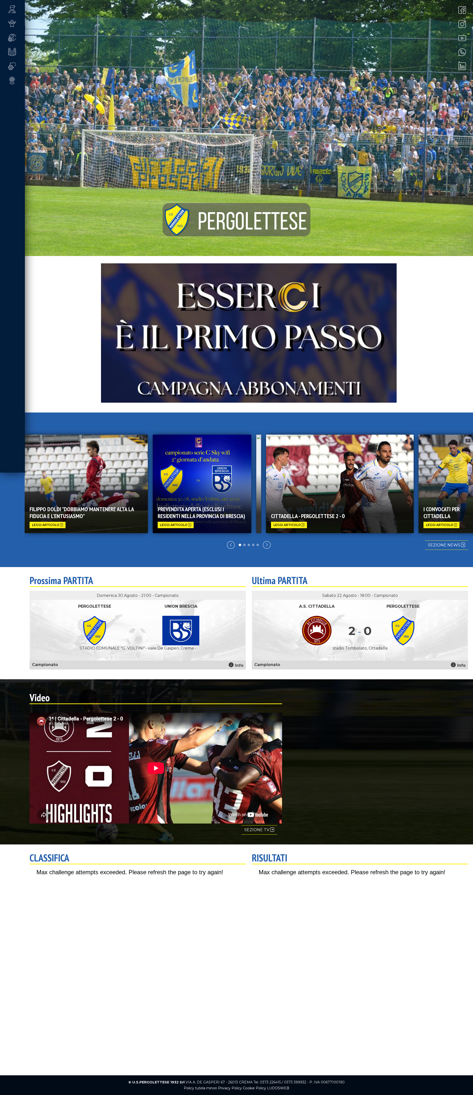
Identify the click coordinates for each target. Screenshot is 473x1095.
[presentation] (231, 545)
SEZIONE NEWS (444, 545)
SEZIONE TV (257, 829)
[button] (16, 9)
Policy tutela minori (200, 1088)
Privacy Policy (230, 1088)
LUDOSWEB (278, 1088)
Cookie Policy (254, 1088)
